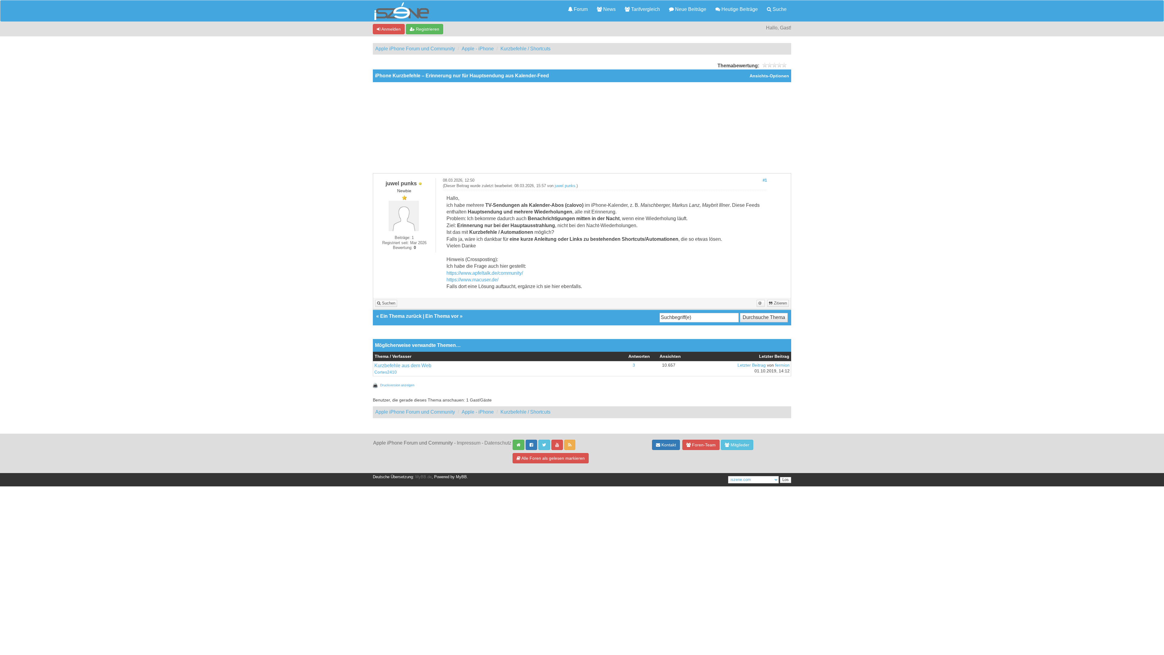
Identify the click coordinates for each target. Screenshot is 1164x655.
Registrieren (427, 29)
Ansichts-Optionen (769, 76)
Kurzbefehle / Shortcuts (525, 48)
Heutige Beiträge (739, 9)
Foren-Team (703, 444)
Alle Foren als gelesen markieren (552, 458)
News (609, 9)
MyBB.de (423, 477)
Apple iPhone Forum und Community (415, 48)
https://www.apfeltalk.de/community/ (485, 273)
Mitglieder (739, 444)
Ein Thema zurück (401, 316)
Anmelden (390, 29)
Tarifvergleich (645, 9)
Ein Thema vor (442, 316)
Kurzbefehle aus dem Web (402, 365)
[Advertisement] (582, 127)
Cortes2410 (385, 372)
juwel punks (565, 186)
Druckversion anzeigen (397, 385)
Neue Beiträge (690, 9)
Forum (580, 9)
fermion (782, 365)
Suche (779, 9)
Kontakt (668, 444)
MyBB (461, 477)
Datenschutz (497, 442)
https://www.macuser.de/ (472, 279)
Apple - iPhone (478, 48)
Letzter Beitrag (752, 365)
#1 (765, 180)
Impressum (468, 442)
